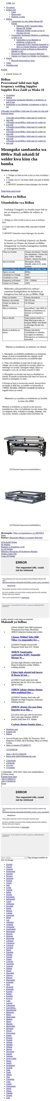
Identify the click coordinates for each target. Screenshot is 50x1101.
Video (8, 63)
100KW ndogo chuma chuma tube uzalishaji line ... (26, 691)
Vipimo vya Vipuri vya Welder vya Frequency (30, 56)
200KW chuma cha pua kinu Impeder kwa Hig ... (26, 708)
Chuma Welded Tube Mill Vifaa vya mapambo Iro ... (25, 638)
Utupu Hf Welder (8, 556)
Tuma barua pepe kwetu (11, 191)
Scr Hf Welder (7, 549)
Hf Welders (5, 545)
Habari (9, 58)
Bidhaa (9, 19)
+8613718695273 (8, 779)
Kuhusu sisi (11, 10)
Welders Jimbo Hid (9, 554)
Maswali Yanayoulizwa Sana (23, 61)
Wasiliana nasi (12, 65)
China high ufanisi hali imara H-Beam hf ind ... (26, 673)
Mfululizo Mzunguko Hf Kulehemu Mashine (19, 551)
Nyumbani (10, 7)
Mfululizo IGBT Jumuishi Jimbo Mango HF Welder (29, 27)
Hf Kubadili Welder (9, 542)
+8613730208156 (8, 781)
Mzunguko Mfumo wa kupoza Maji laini (27, 54)
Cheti (13, 12)
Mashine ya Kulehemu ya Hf (12, 547)
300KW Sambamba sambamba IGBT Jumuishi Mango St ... (25, 655)
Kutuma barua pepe (9, 776)
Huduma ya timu (18, 17)
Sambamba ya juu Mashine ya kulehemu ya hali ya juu (28, 41)
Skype (3, 783)
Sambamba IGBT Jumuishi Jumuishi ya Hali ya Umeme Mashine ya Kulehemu (32, 45)
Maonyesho (16, 14)
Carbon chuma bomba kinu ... (27, 724)
